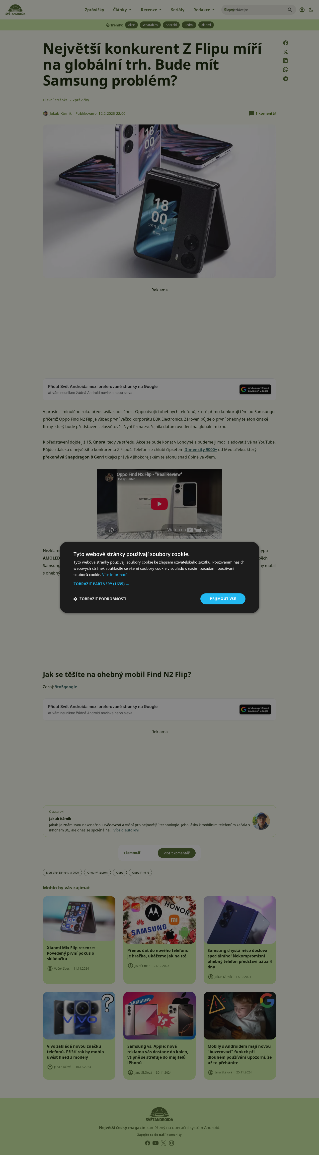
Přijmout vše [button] (223, 598)
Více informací (114, 574)
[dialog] (159, 577)
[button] (159, 583)
